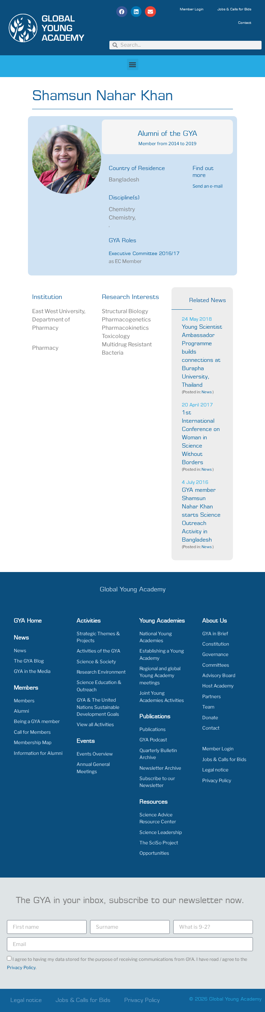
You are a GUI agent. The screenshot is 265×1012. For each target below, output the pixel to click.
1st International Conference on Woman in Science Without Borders (201, 437)
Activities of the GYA (98, 651)
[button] (121, 11)
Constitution (215, 644)
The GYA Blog (29, 661)
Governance (215, 654)
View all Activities (95, 724)
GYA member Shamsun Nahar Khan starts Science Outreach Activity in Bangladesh (201, 515)
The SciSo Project (158, 842)
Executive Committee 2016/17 (144, 253)
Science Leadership (160, 832)
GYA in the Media (32, 671)
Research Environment (101, 672)
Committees (215, 665)
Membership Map (32, 742)
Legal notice (215, 769)
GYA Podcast (153, 739)
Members (24, 700)
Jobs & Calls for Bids (234, 9)
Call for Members (32, 732)
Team (208, 707)
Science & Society (96, 661)
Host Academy (218, 685)
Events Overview (95, 754)
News (207, 392)
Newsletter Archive (160, 768)
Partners (211, 696)
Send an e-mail (208, 186)
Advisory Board (218, 675)
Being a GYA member (37, 721)
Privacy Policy (216, 780)
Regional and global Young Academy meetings (159, 675)
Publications (152, 729)
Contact (244, 23)
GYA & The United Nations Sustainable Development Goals (98, 707)
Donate (210, 717)
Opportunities (154, 853)
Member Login (192, 9)
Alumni (21, 711)
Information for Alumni (38, 753)
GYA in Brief (215, 633)
